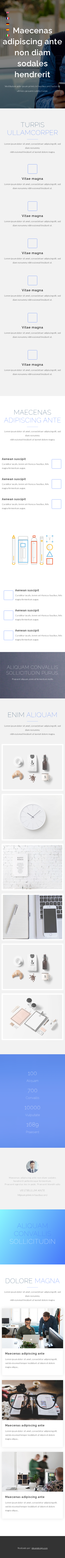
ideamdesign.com (40, 1548)
